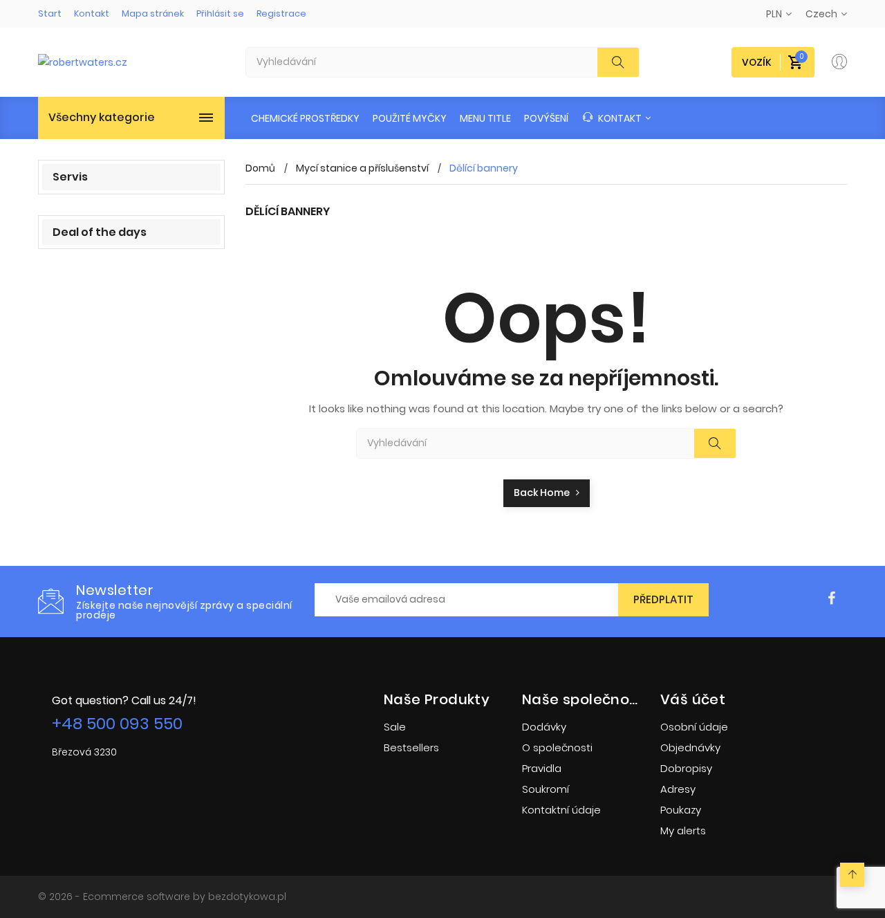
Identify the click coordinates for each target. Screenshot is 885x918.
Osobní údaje (694, 726)
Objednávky (690, 747)
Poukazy (680, 809)
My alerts (683, 830)
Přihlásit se (220, 13)
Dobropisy (686, 768)
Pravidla (541, 768)
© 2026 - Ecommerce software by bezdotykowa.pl (162, 896)
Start (50, 13)
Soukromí (545, 789)
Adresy (678, 789)
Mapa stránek (153, 13)
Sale (395, 726)
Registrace (281, 13)
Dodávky (544, 726)
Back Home (545, 492)
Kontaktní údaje (561, 809)
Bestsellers (411, 747)
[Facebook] (831, 599)
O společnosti (557, 747)
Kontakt (91, 13)
